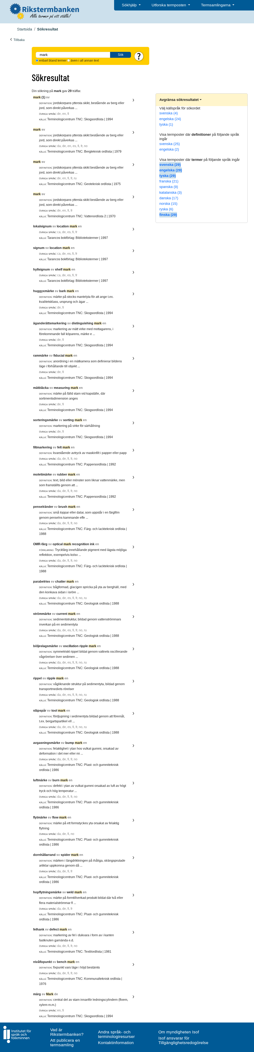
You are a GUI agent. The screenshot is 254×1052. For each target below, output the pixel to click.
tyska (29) (167, 176)
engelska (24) (170, 119)
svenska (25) (169, 144)
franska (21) (168, 181)
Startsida (24, 29)
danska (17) (168, 198)
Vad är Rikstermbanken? (67, 1032)
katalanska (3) (170, 193)
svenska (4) (168, 113)
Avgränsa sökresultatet (179, 100)
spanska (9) (168, 187)
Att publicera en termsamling (65, 1042)
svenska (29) (170, 165)
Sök (120, 54)
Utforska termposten (169, 5)
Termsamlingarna (216, 5)
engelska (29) (170, 170)
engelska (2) (169, 149)
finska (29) (168, 215)
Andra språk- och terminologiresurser (116, 1034)
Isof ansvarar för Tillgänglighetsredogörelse (183, 1040)
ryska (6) (166, 209)
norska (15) (168, 204)
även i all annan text (85, 60)
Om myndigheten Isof (178, 1032)
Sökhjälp (130, 5)
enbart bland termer (52, 60)
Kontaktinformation (116, 1042)
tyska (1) (166, 124)
